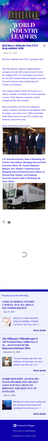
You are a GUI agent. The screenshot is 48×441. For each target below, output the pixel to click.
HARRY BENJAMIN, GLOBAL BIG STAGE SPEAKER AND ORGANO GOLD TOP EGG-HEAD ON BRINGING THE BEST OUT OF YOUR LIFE (20, 385)
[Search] (44, 5)
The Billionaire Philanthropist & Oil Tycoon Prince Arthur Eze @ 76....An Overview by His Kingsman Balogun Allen (20, 343)
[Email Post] (9, 223)
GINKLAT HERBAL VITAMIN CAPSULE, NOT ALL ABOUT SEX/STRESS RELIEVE (18, 305)
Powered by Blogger (26, 425)
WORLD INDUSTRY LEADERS (24, 30)
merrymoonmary (30, 431)
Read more (39, 330)
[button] (44, 46)
